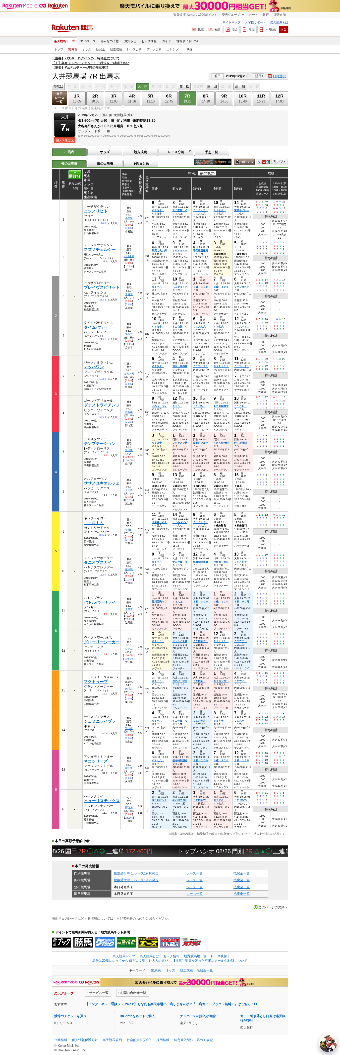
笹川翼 (129, 489)
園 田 (212, 86)
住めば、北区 (179, 681)
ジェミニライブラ (100, 721)
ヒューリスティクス (102, 801)
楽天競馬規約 (112, 1040)
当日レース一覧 (59, 98)
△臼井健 (129, 256)
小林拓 (129, 218)
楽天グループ (231, 14)
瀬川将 (129, 768)
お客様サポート (255, 22)
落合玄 (129, 334)
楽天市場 (280, 14)
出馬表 (72, 49)
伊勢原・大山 (221, 562)
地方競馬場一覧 (195, 956)
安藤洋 (129, 529)
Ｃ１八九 (240, 406)
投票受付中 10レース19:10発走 (136, 873)
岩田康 (129, 450)
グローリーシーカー (102, 642)
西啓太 (129, 807)
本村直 (129, 294)
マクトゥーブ (96, 681)
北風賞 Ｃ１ (159, 522)
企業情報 (60, 1040)
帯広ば (58, 86)
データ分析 (154, 49)
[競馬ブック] (61, 942)
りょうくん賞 (179, 641)
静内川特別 (241, 442)
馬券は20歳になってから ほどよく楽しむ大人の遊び (130, 960)
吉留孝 (129, 412)
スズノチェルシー (100, 249)
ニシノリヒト (96, 211)
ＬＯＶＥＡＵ (179, 250)
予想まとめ (141, 163)
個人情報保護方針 (85, 1040)
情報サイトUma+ (188, 41)
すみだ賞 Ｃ (179, 326)
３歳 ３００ (200, 601)
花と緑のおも (179, 800)
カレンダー (174, 49)
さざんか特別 (221, 442)
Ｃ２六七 (240, 681)
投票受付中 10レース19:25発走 (136, 880)
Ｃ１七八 (220, 210)
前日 (217, 76)
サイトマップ (231, 22)
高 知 (240, 86)
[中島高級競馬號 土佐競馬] (170, 942)
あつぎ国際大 (221, 406)
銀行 (266, 14)
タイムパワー (96, 327)
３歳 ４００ (200, 287)
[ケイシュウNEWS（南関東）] (105, 942)
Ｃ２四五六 (200, 641)
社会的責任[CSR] (139, 1040)
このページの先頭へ (273, 907)
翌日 (258, 76)
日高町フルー (200, 442)
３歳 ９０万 (241, 601)
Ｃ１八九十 (241, 562)
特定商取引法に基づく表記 (193, 1040)
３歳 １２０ (221, 601)
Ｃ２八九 (178, 601)
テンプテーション (100, 443)
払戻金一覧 (241, 873)
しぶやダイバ (179, 287)
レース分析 (134, 49)
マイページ (87, 41)
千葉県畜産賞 (200, 250)
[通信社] (126, 942)
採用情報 (162, 1040)
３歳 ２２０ (221, 760)
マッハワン (94, 367)
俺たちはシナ (159, 800)
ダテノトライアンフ (102, 405)
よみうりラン (159, 406)
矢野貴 (129, 609)
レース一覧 (194, 873)
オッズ (86, 49)
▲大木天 (129, 373)
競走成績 (116, 49)
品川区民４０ (159, 601)
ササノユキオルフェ (102, 483)
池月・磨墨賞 (179, 366)
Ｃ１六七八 (200, 210)
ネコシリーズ (96, 761)
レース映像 (219, 956)
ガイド (166, 41)
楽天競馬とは (279, 22)
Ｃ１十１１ (221, 641)
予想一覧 (211, 152)
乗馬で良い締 (159, 250)
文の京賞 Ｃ (179, 210)
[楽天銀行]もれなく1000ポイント (195, 14)
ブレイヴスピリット (102, 287)
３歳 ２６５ (241, 760)
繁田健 (129, 728)
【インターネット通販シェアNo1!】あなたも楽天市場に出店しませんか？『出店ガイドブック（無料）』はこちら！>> (171, 1004)
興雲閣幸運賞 (200, 562)
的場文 (129, 688)
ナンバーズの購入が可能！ (199, 1016)
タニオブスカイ (98, 562)
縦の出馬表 (105, 163)
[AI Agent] (328, 1043)
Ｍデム (129, 648)
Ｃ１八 (177, 406)
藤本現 (129, 569)
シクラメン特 (179, 442)
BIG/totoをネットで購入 (137, 1016)
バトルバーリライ (100, 602)
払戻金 (100, 49)
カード (253, 14)
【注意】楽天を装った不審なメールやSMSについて (209, 960)
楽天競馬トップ (64, 41)
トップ (58, 49)
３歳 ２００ (200, 760)
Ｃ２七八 (220, 800)
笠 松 (184, 86)
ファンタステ (241, 287)
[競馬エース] (148, 942)
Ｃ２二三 (240, 641)
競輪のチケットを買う (70, 1016)
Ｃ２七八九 (241, 800)
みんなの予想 (110, 41)
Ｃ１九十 (158, 210)
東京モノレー (241, 210)
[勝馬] (83, 942)
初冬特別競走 (179, 760)
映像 (190, 49)
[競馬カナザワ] (191, 942)
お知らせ (130, 41)
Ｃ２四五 (199, 681)
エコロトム (94, 523)
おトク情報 (149, 41)
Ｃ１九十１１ (241, 326)
